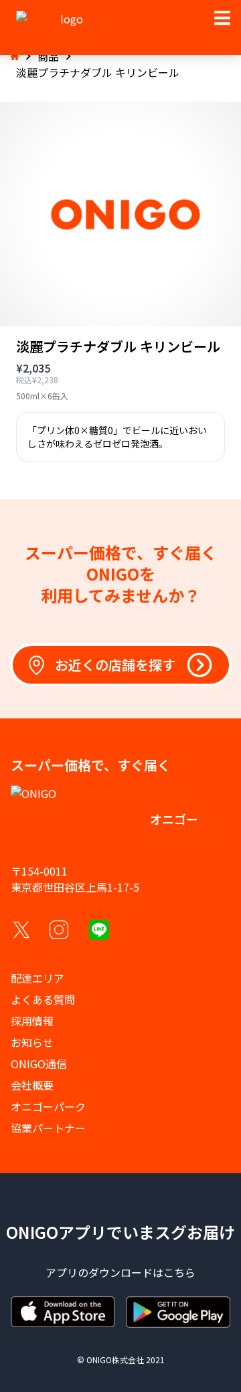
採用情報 (32, 1021)
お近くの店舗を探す (115, 664)
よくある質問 (43, 999)
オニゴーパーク (48, 1106)
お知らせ (32, 1042)
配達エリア (37, 978)
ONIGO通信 (39, 1064)
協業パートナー (48, 1128)
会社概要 (32, 1085)
